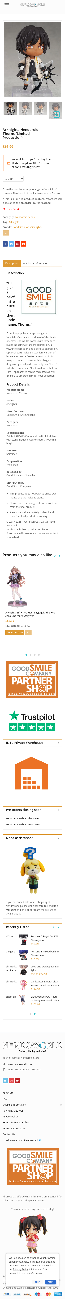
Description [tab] (11, 263)
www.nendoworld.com (20, 1064)
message (11, 909)
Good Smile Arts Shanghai (27, 227)
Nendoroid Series (25, 217)
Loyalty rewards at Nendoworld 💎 (22, 1140)
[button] (59, 117)
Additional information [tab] (35, 263)
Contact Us (9, 1134)
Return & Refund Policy (16, 1122)
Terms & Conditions (14, 1128)
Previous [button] (8, 59)
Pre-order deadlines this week (22, 818)
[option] (32, 59)
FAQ (5, 1098)
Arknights (14, 222)
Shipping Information (14, 1104)
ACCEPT (50, 1282)
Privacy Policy (10, 1116)
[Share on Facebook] (5, 244)
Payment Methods (13, 1110)
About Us (8, 1093)
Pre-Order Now (15, 632)
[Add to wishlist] (6, 233)
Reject (37, 1282)
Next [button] (56, 59)
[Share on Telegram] (11, 244)
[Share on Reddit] (23, 244)
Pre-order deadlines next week (23, 824)
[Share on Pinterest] (17, 244)
